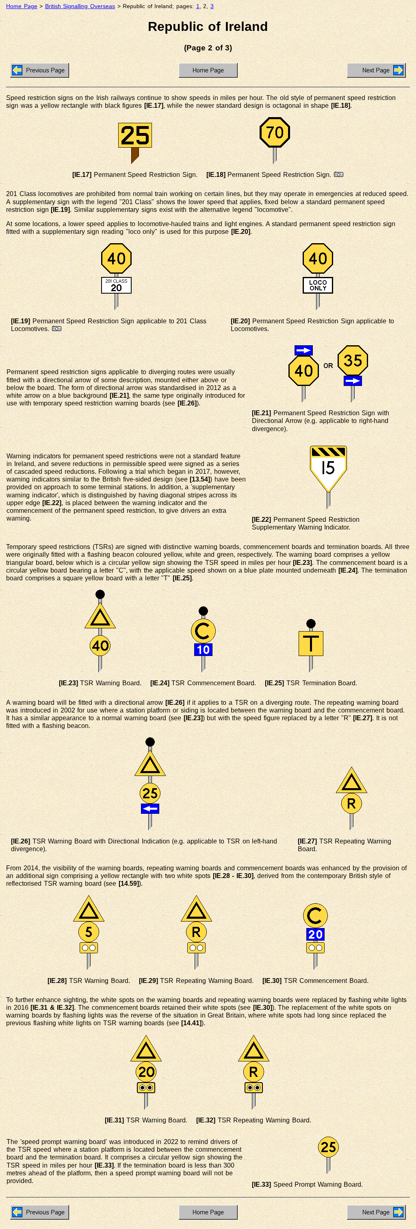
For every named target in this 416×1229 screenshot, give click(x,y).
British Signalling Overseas (80, 6)
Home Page (21, 6)
